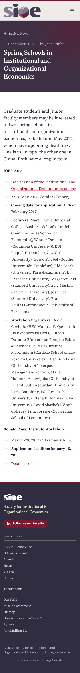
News (8, 565)
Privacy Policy (28, 660)
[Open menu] (72, 10)
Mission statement (17, 606)
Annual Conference (18, 547)
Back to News (18, 33)
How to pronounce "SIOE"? (23, 618)
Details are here (25, 463)
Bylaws (9, 624)
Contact (9, 578)
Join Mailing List (16, 630)
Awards (9, 559)
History (9, 612)
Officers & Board (15, 553)
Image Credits (52, 660)
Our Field (11, 599)
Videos (9, 572)
